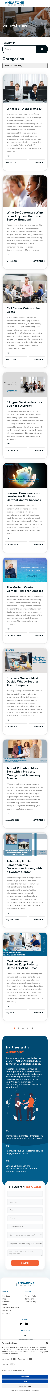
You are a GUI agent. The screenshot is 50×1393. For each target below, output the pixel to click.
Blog (4, 1299)
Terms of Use (31, 1299)
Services (6, 1296)
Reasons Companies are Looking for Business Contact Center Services (24, 496)
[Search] (41, 49)
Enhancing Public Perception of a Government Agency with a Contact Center (24, 867)
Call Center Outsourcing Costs (23, 310)
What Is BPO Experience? (24, 109)
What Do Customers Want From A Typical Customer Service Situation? (25, 216)
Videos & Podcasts (10, 1307)
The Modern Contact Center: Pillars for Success (25, 589)
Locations (6, 1310)
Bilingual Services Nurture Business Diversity (24, 404)
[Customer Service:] (25, 1334)
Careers (6, 1301)
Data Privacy (30, 1301)
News (4, 1304)
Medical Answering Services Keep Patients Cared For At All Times (22, 964)
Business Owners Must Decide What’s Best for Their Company (22, 681)
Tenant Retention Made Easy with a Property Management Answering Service (23, 773)
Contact (6, 1313)
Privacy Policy (31, 1296)
